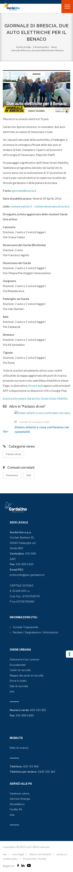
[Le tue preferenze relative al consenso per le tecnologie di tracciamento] (69, 654)
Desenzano (12, 475)
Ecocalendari (18, 664)
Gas (12, 814)
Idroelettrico (17, 804)
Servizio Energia (20, 798)
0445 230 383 (46, 771)
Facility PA (16, 809)
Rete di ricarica (19, 747)
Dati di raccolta (19, 686)
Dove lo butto (18, 680)
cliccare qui (35, 385)
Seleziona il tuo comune (24, 659)
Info (12, 691)
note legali (18, 854)
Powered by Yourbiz (34, 858)
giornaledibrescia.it (24, 190)
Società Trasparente (25, 627)
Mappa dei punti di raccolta (26, 675)
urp (5, 854)
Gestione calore (19, 793)
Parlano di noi (13, 454)
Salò (28, 475)
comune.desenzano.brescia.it (52, 206)
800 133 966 (31, 766)
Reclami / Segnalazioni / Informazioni (35, 632)
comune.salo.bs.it (22, 206)
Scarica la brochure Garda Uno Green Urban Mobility (35, 398)
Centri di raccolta (20, 670)
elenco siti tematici (40, 854)
